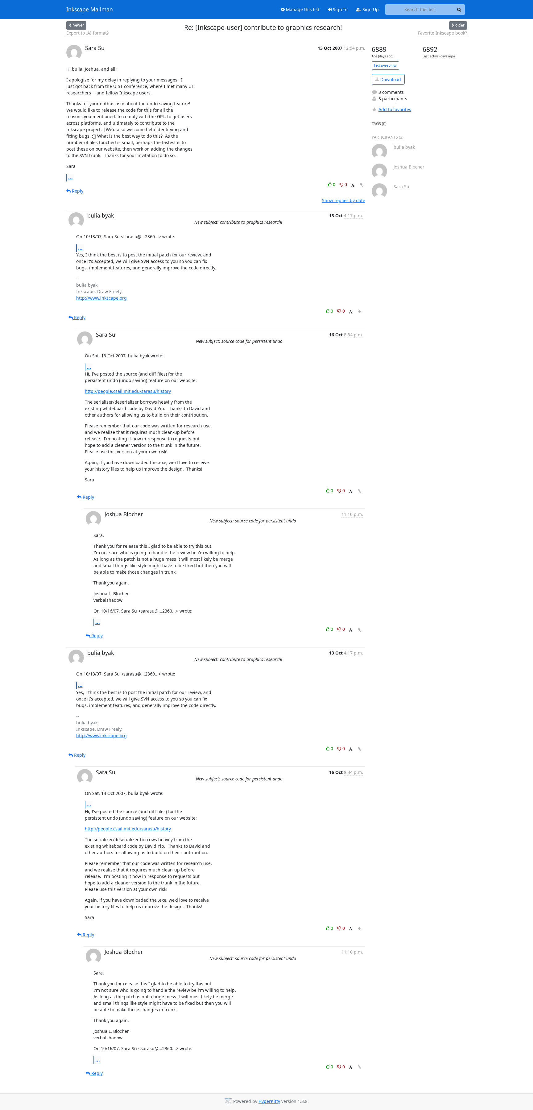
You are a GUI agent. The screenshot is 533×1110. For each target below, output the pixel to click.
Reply (77, 191)
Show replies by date (343, 200)
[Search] (459, 9)
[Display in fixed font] (353, 185)
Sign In (340, 9)
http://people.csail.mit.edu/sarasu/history (128, 391)
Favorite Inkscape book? (442, 33)
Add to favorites (394, 109)
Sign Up (370, 9)
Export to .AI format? (87, 33)
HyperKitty (269, 1101)
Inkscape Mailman (89, 9)
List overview (385, 65)
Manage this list (302, 9)
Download (390, 79)
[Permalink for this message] (361, 185)
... (70, 177)
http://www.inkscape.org (101, 298)
